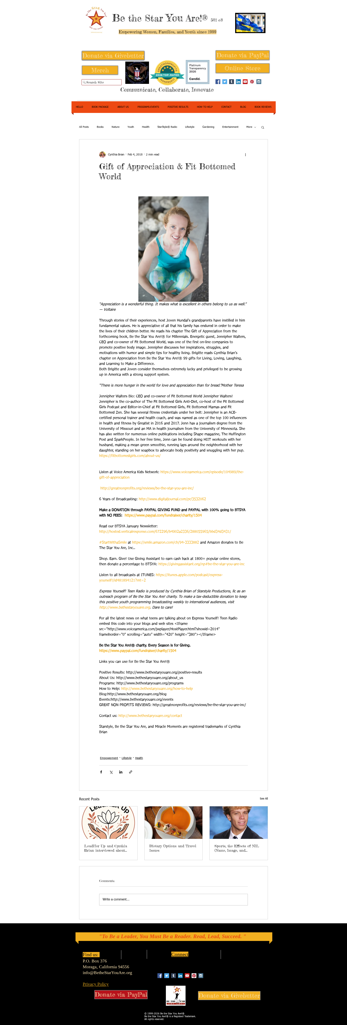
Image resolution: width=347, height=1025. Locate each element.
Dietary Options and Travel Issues (172, 848)
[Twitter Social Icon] (224, 81)
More (249, 127)
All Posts (84, 127)
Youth (131, 127)
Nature (115, 127)
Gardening (208, 127)
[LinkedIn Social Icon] (238, 81)
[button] (263, 127)
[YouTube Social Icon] (245, 81)
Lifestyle (189, 127)
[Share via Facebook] (101, 772)
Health (145, 127)
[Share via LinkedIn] (121, 772)
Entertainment (230, 127)
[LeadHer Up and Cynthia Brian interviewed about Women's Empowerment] (108, 822)
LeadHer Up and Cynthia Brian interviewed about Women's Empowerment (105, 848)
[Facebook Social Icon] (217, 81)
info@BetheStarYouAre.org (107, 972)
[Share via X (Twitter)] (111, 772)
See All (264, 798)
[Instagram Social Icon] (258, 81)
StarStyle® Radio (167, 127)
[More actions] (245, 154)
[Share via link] (131, 772)
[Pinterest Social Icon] (252, 81)
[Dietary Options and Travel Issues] (174, 822)
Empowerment (109, 758)
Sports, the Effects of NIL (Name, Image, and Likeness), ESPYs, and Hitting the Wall (236, 848)
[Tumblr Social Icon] (231, 81)
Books (100, 127)
